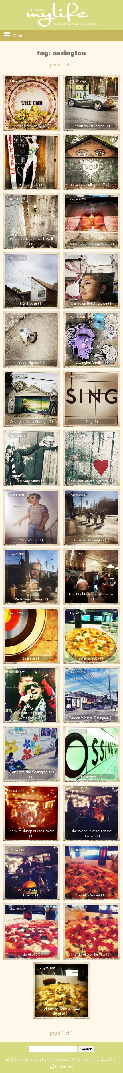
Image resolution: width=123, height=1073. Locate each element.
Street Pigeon (29, 362)
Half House (28, 303)
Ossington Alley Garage (28, 421)
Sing (89, 421)
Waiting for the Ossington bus (31, 771)
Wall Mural (28, 539)
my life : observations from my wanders (39, 1059)
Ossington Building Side (88, 303)
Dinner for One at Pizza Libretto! (61, 1011)
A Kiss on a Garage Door (89, 244)
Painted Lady (28, 184)
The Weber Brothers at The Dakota (92, 833)
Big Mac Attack (28, 480)
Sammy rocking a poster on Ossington (31, 715)
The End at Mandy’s (28, 125)
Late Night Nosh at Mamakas (91, 593)
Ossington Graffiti (88, 362)
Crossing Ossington (89, 539)
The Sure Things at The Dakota (31, 830)
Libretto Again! (89, 895)
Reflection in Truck (29, 599)
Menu (18, 36)
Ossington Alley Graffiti (89, 184)
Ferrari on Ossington (88, 125)
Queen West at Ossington (89, 717)
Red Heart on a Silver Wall (89, 480)
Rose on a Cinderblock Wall (31, 238)
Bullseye (28, 658)
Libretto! (29, 954)
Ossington (89, 776)
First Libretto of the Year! (89, 954)
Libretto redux (88, 658)
